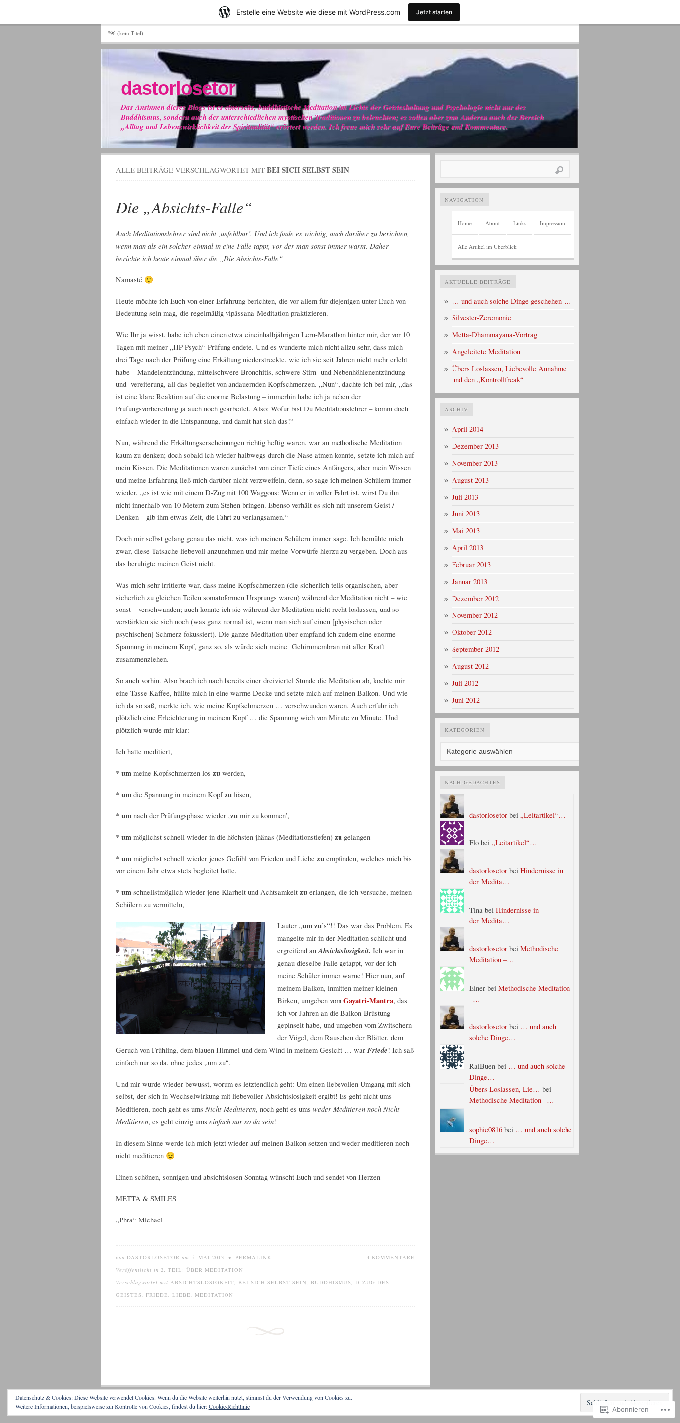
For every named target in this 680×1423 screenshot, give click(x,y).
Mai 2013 (466, 530)
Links (519, 223)
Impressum (552, 223)
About (492, 223)
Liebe (181, 1294)
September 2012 (475, 649)
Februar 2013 (471, 564)
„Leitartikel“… (543, 815)
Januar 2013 (469, 581)
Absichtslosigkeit (202, 1282)
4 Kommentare (391, 1257)
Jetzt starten (434, 12)
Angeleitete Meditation (486, 351)
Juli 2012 (465, 683)
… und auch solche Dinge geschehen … (511, 300)
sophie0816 (485, 1129)
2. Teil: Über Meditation (202, 1269)
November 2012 (475, 615)
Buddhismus (331, 1282)
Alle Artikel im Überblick (487, 246)
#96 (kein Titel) (125, 33)
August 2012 (470, 666)
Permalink (253, 1257)
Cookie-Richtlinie (229, 1406)
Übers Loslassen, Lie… (504, 1089)
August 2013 (470, 480)
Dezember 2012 (475, 598)
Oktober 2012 (472, 632)
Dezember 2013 (475, 446)
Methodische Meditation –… (511, 1100)
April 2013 (467, 547)
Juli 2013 (465, 497)
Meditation (214, 1294)
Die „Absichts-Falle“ (184, 207)
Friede (157, 1294)
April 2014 (467, 429)
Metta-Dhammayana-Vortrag (494, 334)
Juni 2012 (466, 700)
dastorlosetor (178, 88)
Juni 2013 (466, 513)
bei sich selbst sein (272, 1282)
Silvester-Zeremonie (481, 317)
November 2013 (475, 463)
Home (465, 223)
